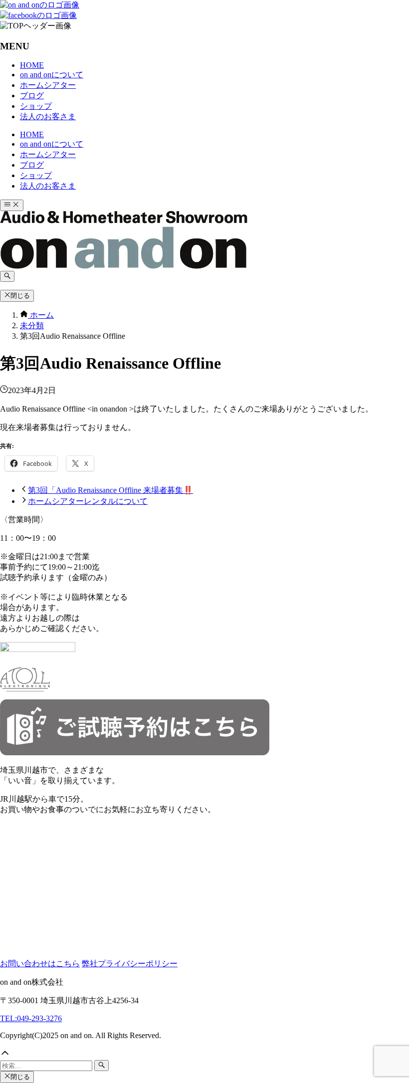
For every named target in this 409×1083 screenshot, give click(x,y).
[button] (204, 1054)
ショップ (36, 106)
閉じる (20, 295)
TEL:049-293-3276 (31, 1018)
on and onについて (51, 74)
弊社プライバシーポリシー (130, 963)
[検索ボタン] (7, 276)
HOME (32, 65)
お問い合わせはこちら (40, 963)
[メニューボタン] (11, 205)
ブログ (32, 95)
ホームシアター (48, 85)
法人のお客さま (48, 116)
